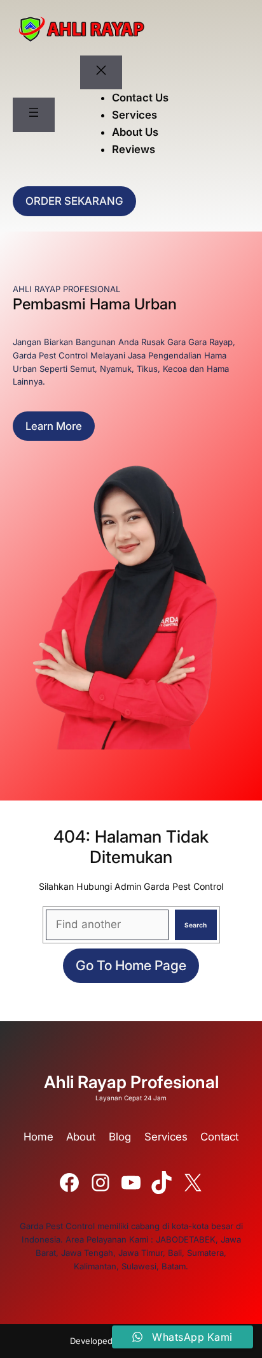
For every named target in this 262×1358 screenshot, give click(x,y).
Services (166, 1136)
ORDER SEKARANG (74, 201)
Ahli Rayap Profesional (131, 1082)
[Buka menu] (34, 115)
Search (195, 925)
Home (38, 1136)
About (80, 1136)
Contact (219, 1136)
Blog (120, 1136)
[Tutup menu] (101, 72)
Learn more (53, 426)
